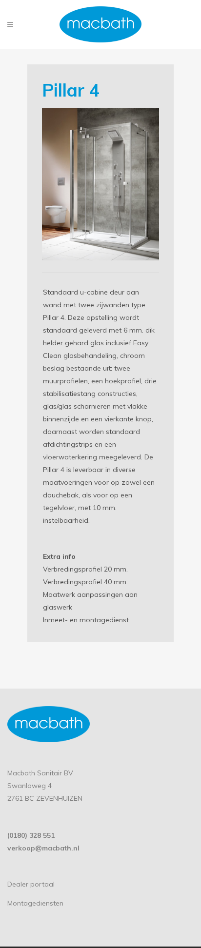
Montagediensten (35, 903)
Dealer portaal (31, 884)
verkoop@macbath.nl (43, 848)
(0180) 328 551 (31, 835)
